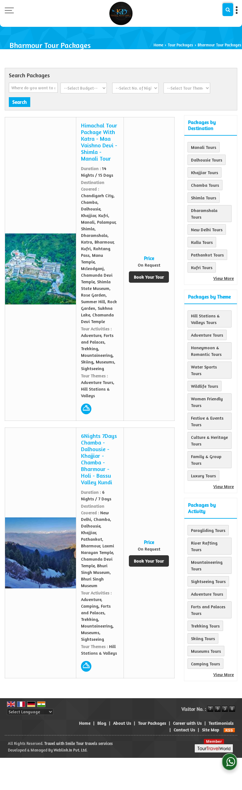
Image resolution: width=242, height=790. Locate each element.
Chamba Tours (205, 185)
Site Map (210, 729)
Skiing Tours (203, 638)
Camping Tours (205, 663)
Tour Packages (180, 45)
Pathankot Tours (207, 254)
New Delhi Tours (206, 229)
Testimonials (221, 723)
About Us (122, 723)
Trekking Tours (205, 625)
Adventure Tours (207, 335)
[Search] (227, 9)
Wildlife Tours (204, 386)
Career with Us (187, 723)
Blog (101, 723)
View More (223, 278)
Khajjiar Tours (204, 172)
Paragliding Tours (208, 530)
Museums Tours (206, 651)
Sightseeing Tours (208, 581)
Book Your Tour (149, 277)
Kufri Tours (201, 267)
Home (158, 45)
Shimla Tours (203, 197)
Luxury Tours (203, 475)
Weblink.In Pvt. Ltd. (70, 750)
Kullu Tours (202, 242)
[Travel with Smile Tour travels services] (121, 13)
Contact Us (184, 729)
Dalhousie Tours (206, 159)
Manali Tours (203, 147)
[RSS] (229, 729)
